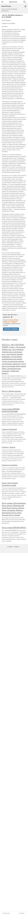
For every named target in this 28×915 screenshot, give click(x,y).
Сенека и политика (10, 465)
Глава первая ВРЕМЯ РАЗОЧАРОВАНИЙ (10, 410)
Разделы (16, 546)
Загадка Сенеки (6, 913)
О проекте (10, 546)
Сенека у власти (8, 447)
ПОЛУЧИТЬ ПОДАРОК (10, 329)
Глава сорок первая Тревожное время (10, 484)
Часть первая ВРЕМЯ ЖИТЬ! (14, 527)
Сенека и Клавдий (9, 429)
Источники (21, 913)
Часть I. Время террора (11, 391)
